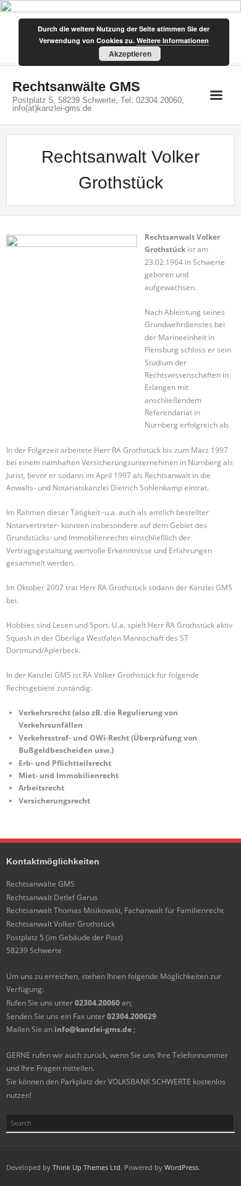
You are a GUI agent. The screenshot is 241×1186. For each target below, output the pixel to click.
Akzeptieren (130, 53)
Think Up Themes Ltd (86, 1167)
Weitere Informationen (173, 40)
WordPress (181, 1167)
